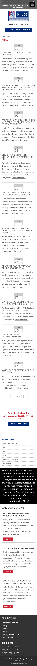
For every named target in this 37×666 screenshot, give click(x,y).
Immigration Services (10, 459)
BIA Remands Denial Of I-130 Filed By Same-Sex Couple (17, 303)
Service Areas (7, 463)
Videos (5, 451)
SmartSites (24, 663)
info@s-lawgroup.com (10, 653)
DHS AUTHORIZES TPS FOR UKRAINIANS (18, 548)
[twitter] (7, 642)
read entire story (21, 70)
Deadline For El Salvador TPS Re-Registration (16, 267)
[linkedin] (11, 642)
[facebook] (3, 642)
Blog (4, 447)
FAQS (4, 455)
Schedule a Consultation (18, 423)
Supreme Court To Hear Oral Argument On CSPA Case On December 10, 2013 (18, 87)
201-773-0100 (21, 25)
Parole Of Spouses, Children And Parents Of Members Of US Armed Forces (18, 122)
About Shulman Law (10, 443)
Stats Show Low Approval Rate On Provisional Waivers (18, 193)
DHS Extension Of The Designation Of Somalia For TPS (18, 157)
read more (8, 539)
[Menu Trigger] (32, 4)
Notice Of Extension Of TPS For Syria (18, 371)
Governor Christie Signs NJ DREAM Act (18, 53)
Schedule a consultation (18, 30)
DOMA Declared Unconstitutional (13, 335)
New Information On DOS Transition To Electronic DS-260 (17, 230)
